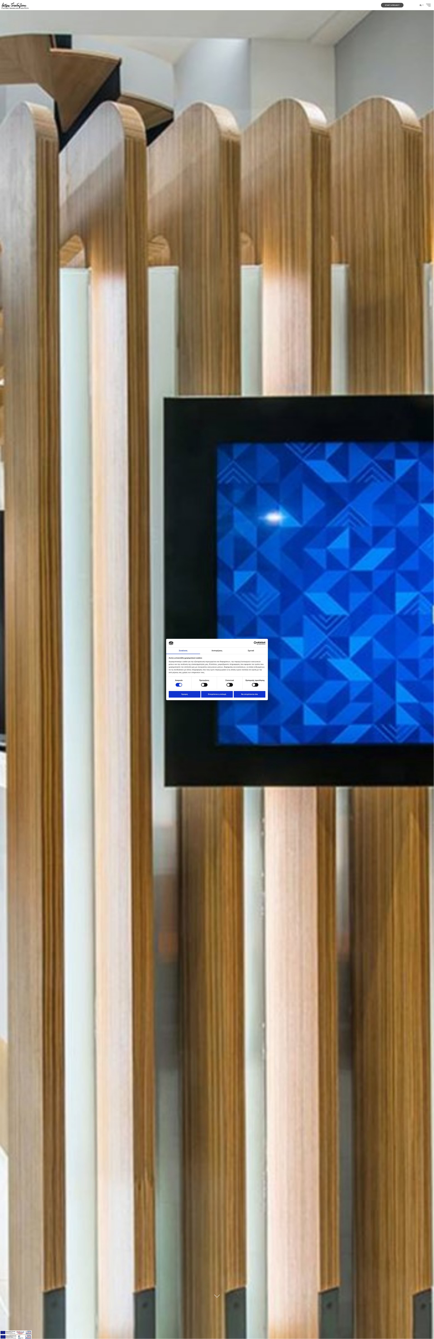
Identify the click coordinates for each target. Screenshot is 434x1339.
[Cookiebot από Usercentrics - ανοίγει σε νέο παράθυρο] (255, 643)
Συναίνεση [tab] (183, 651)
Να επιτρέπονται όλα (249, 694)
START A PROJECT (392, 5)
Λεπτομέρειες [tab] (217, 651)
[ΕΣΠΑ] (16, 1336)
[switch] (204, 685)
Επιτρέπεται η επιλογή (217, 694)
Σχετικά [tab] (251, 651)
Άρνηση (184, 694)
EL (421, 5)
